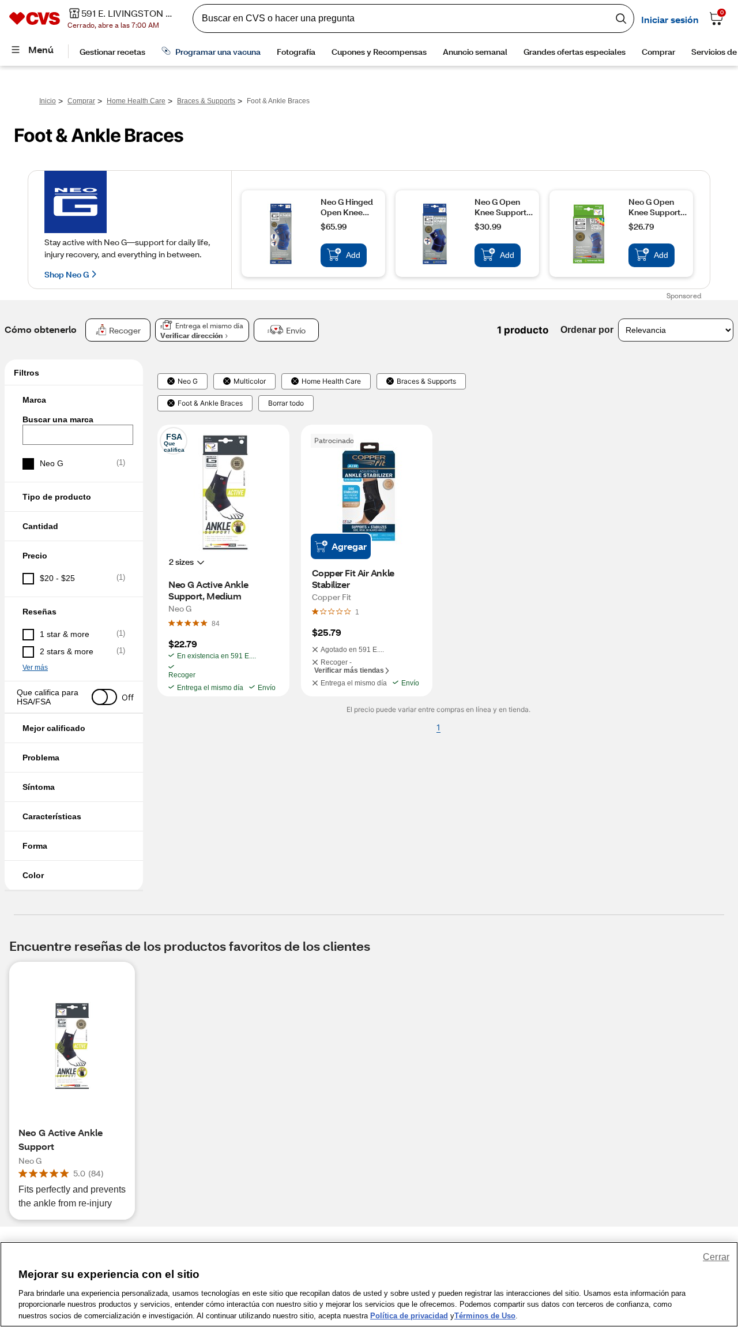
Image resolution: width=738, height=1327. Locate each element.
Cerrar (716, 1257)
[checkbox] (73, 464)
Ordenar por (586, 330)
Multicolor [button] (250, 381)
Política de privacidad (409, 1315)
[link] (216, 623)
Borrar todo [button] (286, 403)
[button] (74, 399)
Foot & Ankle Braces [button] (210, 403)
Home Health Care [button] (331, 381)
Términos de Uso (484, 1315)
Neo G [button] (188, 381)
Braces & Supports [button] (426, 381)
